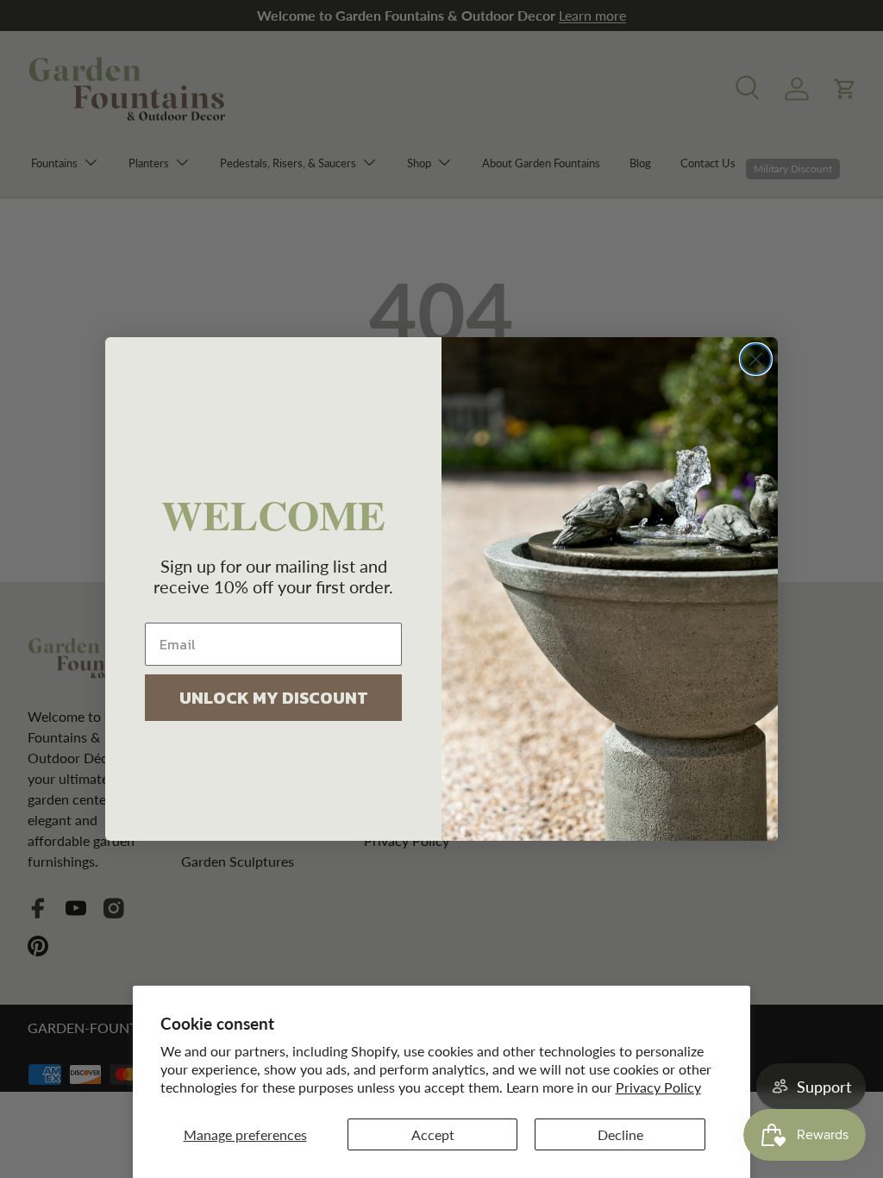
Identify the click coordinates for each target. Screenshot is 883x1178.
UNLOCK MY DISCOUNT (273, 698)
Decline (620, 1134)
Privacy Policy (658, 1087)
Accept (432, 1134)
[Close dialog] (756, 359)
